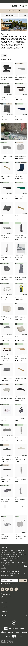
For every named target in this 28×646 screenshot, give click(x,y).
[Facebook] (2, 589)
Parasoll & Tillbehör (9, 15)
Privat (3, 2)
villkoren (13, 583)
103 (18, 506)
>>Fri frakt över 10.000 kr (13, 11)
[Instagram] (7, 589)
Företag (10, 2)
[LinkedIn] (16, 589)
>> (23, 506)
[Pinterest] (11, 589)
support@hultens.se (8, 597)
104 (20, 506)
